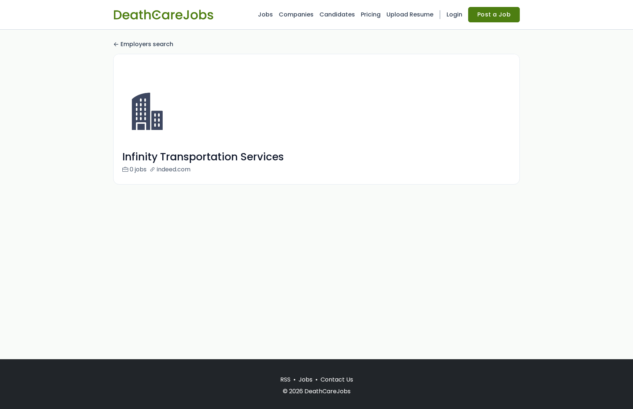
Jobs (265, 14)
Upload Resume (409, 14)
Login (454, 14)
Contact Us (337, 379)
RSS (285, 379)
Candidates (337, 14)
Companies (296, 14)
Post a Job (494, 14)
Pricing (371, 14)
